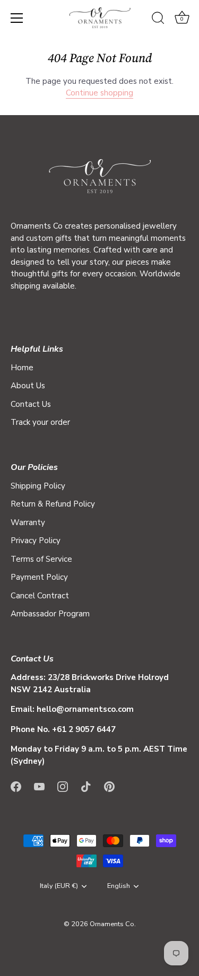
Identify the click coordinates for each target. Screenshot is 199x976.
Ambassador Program (50, 613)
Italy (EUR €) (59, 886)
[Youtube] (39, 785)
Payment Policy (39, 577)
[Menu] (17, 18)
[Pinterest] (109, 785)
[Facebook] (16, 785)
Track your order (40, 422)
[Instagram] (62, 785)
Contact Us (31, 404)
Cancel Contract (40, 595)
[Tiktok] (86, 785)
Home (22, 367)
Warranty (28, 522)
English (118, 886)
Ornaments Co (112, 924)
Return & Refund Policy (53, 504)
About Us (28, 385)
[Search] (158, 19)
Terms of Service (41, 559)
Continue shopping (99, 93)
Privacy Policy (35, 540)
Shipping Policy (38, 486)
